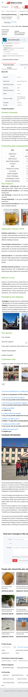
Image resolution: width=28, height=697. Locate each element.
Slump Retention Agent (8, 667)
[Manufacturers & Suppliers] (14, 2)
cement (3, 650)
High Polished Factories (17, 675)
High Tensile (6, 675)
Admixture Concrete (22, 679)
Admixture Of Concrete (8, 679)
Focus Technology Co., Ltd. (19, 691)
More (3, 685)
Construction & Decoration (11, 11)
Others (17, 653)
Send (15, 560)
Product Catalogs (23, 647)
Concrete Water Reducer (8, 682)
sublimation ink (5, 653)
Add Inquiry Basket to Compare (10, 59)
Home (3, 11)
